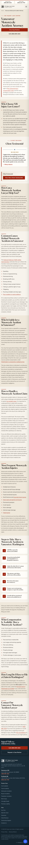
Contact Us (4, 823)
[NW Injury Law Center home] (7, 7)
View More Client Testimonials (14, 177)
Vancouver (8, 2)
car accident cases (11, 401)
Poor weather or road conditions (12, 294)
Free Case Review (14, 29)
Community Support (6, 820)
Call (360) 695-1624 (14, 33)
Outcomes (3, 815)
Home (2, 10)
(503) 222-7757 (5, 779)
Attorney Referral (12, 831)
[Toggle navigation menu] (26, 6)
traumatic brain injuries (20, 497)
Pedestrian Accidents (6, 796)
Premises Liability (5, 803)
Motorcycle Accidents (6, 791)
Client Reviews (4, 818)
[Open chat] (25, 841)
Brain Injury (4, 798)
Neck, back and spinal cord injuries (12, 499)
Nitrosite (20, 842)
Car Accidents (4, 786)
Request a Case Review (14, 752)
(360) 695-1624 (5, 773)
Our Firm (3, 810)
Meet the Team (4, 812)
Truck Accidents (5, 788)
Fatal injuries (6, 512)
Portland (21, 2)
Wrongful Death (5, 801)
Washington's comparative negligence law (12, 362)
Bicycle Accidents (5, 793)
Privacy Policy (4, 831)
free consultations (21, 732)
